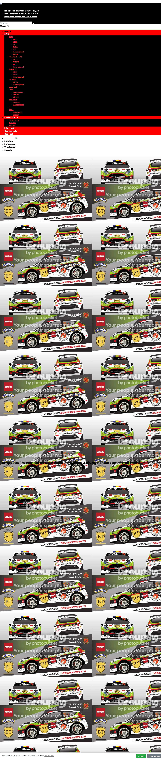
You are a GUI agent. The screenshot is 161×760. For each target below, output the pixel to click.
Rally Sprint (17, 112)
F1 (9, 107)
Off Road (12, 79)
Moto (11, 90)
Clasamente (14, 120)
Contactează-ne (21, 13)
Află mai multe (49, 756)
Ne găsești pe (21, 10)
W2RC (15, 74)
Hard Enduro (18, 92)
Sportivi (12, 125)
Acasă (7, 31)
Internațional (18, 52)
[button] (8, 26)
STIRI (6, 34)
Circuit (16, 97)
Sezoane (12, 123)
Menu (3, 26)
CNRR (15, 72)
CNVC (15, 59)
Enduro (16, 95)
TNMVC (16, 62)
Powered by (9, 138)
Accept (141, 756)
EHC (14, 64)
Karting (16, 115)
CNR (14, 39)
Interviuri (9, 128)
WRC (15, 42)
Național (16, 102)
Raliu (11, 37)
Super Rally (13, 87)
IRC (14, 49)
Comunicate (10, 131)
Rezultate (20, 16)
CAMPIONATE (11, 117)
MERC (15, 47)
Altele (15, 54)
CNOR (15, 82)
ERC (14, 44)
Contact (8, 134)
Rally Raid (13, 69)
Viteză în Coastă (15, 57)
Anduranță (13, 100)
